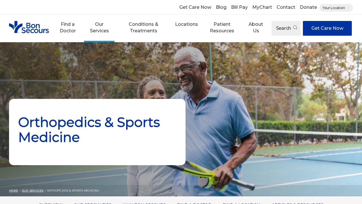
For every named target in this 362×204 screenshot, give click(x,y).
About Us (256, 27)
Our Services (99, 27)
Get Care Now (195, 7)
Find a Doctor (68, 27)
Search (284, 28)
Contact (286, 7)
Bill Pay (239, 7)
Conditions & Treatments (143, 27)
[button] (67, 28)
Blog (221, 7)
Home (13, 190)
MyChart (262, 7)
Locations (186, 24)
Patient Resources (222, 27)
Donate (308, 7)
